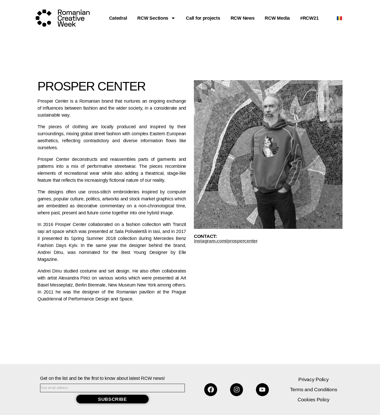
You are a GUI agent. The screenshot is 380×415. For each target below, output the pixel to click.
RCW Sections (152, 18)
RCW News (243, 18)
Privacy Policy (313, 379)
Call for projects (203, 18)
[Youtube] (262, 389)
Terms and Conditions (313, 389)
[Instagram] (236, 389)
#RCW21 (309, 18)
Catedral (118, 18)
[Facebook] (210, 389)
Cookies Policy (314, 399)
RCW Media (277, 18)
